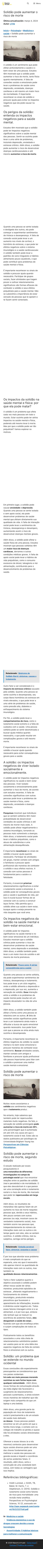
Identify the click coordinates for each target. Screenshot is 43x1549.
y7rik (12, 24)
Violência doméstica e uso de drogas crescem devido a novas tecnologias (19, 1523)
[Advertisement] (21, 180)
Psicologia (16, 30)
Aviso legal (31, 1543)
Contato (13, 1545)
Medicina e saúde (15, 1516)
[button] (28, 3)
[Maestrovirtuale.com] (7, 3)
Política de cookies (25, 1545)
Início (6, 30)
